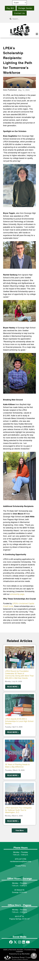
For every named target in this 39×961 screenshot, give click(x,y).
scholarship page (17, 594)
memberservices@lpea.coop (20, 861)
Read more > (13, 686)
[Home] (19, 30)
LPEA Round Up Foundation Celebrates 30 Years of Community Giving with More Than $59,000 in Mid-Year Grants (19, 674)
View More (19, 830)
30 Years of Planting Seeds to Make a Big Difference (17, 765)
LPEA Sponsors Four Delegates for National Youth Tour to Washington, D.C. (18, 810)
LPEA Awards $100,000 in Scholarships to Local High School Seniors (19, 721)
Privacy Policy (20, 865)
